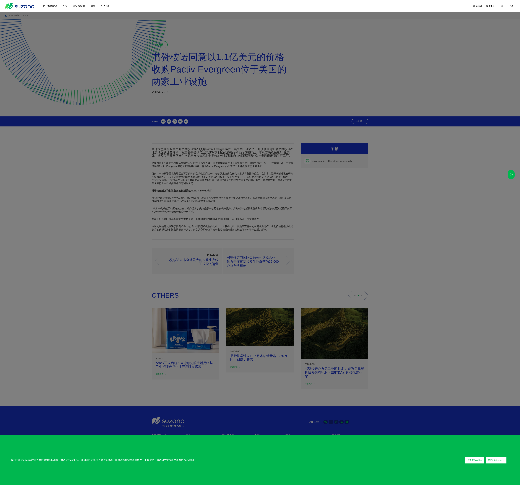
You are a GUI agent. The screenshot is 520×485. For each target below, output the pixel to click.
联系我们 (477, 6)
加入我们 (105, 6)
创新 (92, 6)
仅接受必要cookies (496, 460)
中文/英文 (360, 121)
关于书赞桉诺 (50, 6)
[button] (350, 295)
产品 (65, 6)
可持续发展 (79, 6)
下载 (501, 6)
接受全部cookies (475, 460)
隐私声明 (189, 460)
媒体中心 (490, 6)
